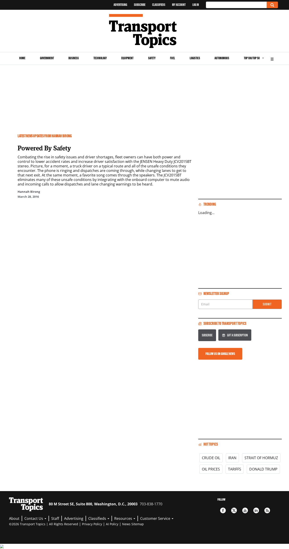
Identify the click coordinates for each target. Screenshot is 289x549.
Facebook (223, 510)
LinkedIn (256, 510)
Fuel (172, 58)
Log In (195, 4)
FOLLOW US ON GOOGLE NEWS (220, 354)
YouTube (245, 510)
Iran (232, 457)
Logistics (195, 58)
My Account (179, 4)
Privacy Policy (92, 524)
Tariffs (234, 469)
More (272, 58)
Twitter (234, 510)
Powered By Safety (44, 148)
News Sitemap (133, 524)
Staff (55, 518)
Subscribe (139, 4)
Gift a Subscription (237, 335)
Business (73, 58)
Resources (123, 518)
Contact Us (34, 518)
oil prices (211, 469)
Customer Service (155, 518)
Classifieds (158, 4)
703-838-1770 (151, 503)
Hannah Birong (29, 191)
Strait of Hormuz (261, 457)
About (14, 518)
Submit (267, 304)
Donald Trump (263, 469)
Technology (100, 58)
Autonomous (221, 58)
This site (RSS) (267, 510)
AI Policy (112, 524)
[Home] (144, 31)
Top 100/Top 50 (252, 58)
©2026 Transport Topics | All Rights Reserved (43, 524)
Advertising (120, 4)
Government (47, 58)
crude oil (211, 457)
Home (22, 58)
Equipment (127, 58)
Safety (152, 58)
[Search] (272, 5)
